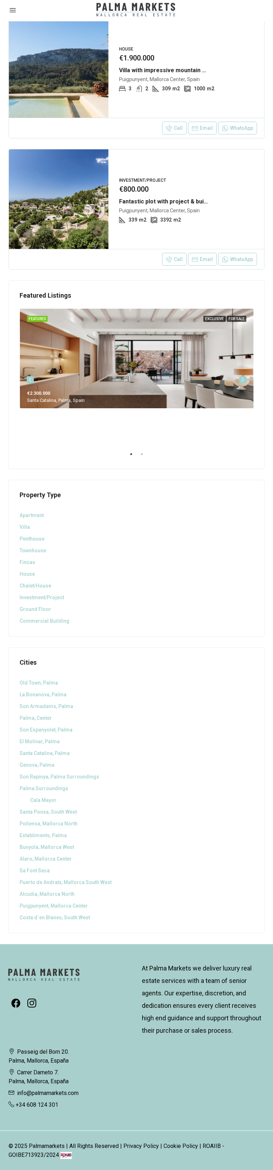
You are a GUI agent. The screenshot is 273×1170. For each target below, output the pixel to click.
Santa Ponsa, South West (48, 812)
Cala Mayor (43, 800)
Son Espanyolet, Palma (46, 730)
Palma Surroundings (44, 788)
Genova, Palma (37, 765)
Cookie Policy (181, 1146)
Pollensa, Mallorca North (48, 823)
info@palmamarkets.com (48, 1093)
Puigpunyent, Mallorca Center (54, 906)
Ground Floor (35, 609)
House (27, 574)
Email (206, 128)
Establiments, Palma (43, 835)
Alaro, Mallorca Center (46, 859)
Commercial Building (44, 621)
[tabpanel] (136, 358)
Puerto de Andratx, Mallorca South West (66, 882)
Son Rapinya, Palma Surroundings (59, 777)
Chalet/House (35, 586)
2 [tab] (145, 457)
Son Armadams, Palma (46, 706)
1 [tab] (134, 457)
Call (178, 128)
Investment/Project (42, 597)
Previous (30, 379)
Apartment (32, 515)
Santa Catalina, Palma (45, 753)
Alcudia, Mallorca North (47, 894)
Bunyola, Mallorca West (47, 847)
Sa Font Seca (35, 870)
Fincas (27, 562)
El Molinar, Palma (40, 741)
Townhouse (33, 550)
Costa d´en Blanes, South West (55, 917)
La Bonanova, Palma (43, 694)
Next (242, 379)
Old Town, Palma (39, 683)
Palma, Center (36, 718)
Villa (25, 527)
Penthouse (32, 539)
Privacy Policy (141, 1146)
